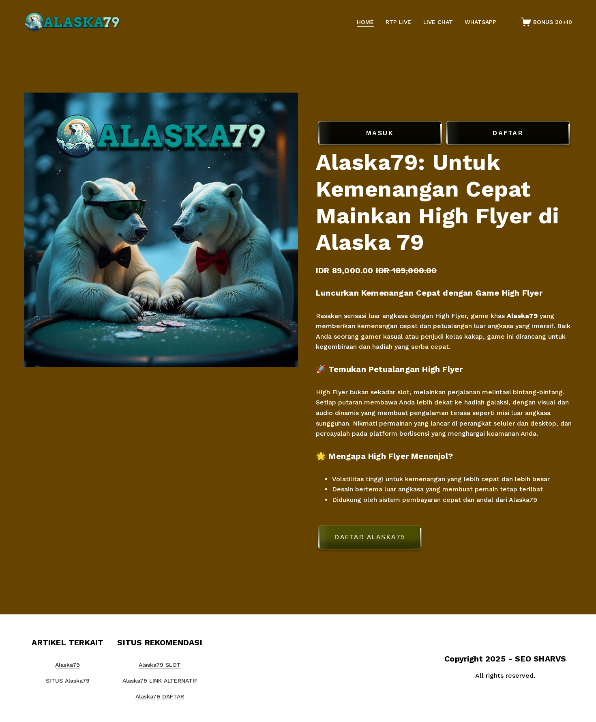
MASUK (380, 133)
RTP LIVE (398, 22)
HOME (365, 22)
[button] (444, 538)
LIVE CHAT (438, 22)
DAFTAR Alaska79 (369, 537)
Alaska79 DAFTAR (159, 696)
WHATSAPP (480, 22)
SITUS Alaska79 (68, 680)
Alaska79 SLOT (160, 664)
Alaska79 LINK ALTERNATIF (159, 680)
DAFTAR (508, 133)
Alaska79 (522, 316)
